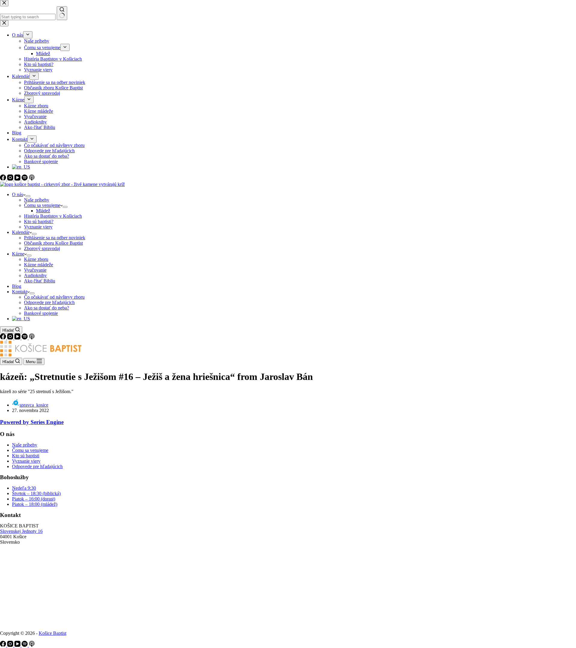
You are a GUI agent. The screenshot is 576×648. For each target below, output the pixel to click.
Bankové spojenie (41, 313)
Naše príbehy (36, 199)
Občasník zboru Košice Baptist (53, 243)
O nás (17, 194)
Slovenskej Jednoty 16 (21, 531)
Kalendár (20, 232)
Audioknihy (35, 275)
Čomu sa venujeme (42, 205)
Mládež (43, 210)
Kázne (18, 253)
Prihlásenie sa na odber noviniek (54, 237)
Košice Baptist (52, 633)
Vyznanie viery (38, 226)
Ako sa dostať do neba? (46, 307)
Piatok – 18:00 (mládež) (34, 504)
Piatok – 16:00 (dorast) (33, 498)
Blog (16, 286)
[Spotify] (25, 337)
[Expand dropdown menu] (28, 196)
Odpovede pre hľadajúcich (49, 302)
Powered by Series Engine (32, 422)
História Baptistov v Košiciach (53, 216)
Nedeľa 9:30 (24, 488)
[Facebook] (3, 337)
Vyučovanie (35, 270)
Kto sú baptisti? (38, 221)
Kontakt (19, 291)
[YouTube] (18, 337)
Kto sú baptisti (25, 455)
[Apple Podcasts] (32, 337)
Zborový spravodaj (42, 248)
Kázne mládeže (38, 264)
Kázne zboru (36, 259)
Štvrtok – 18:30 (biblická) (36, 493)
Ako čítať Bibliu (39, 280)
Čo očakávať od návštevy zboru (54, 297)
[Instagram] (10, 337)
